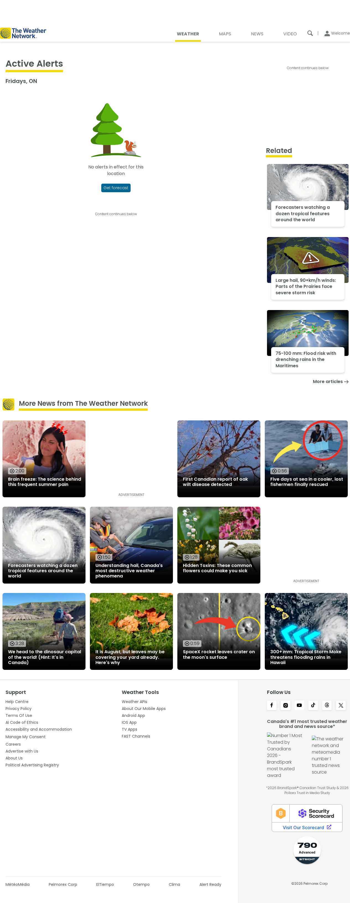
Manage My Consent (26, 736)
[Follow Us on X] (341, 706)
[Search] (310, 33)
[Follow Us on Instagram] (285, 706)
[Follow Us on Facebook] (272, 706)
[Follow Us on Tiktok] (313, 706)
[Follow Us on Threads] (327, 706)
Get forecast (115, 188)
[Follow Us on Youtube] (299, 706)
